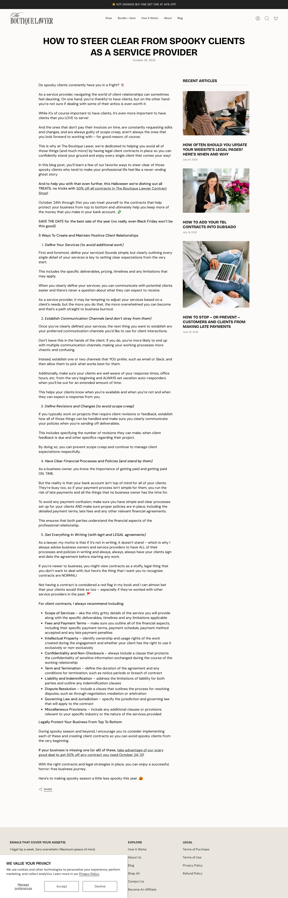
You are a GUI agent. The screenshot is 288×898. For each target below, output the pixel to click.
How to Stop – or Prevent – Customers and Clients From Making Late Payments (214, 322)
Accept (61, 886)
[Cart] (275, 18)
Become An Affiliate (142, 889)
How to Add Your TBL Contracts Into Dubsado (209, 224)
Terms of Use (192, 857)
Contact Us (136, 881)
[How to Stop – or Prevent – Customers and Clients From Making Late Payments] (216, 274)
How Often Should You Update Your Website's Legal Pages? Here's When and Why (215, 149)
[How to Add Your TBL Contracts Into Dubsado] (216, 190)
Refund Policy (192, 873)
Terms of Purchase (196, 849)
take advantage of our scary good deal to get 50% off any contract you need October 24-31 (101, 752)
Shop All (134, 873)
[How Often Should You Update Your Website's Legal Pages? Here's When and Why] (216, 113)
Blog (131, 865)
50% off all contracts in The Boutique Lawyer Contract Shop (103, 190)
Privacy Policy (193, 865)
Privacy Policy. (89, 874)
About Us (134, 857)
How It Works (137, 849)
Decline (100, 886)
